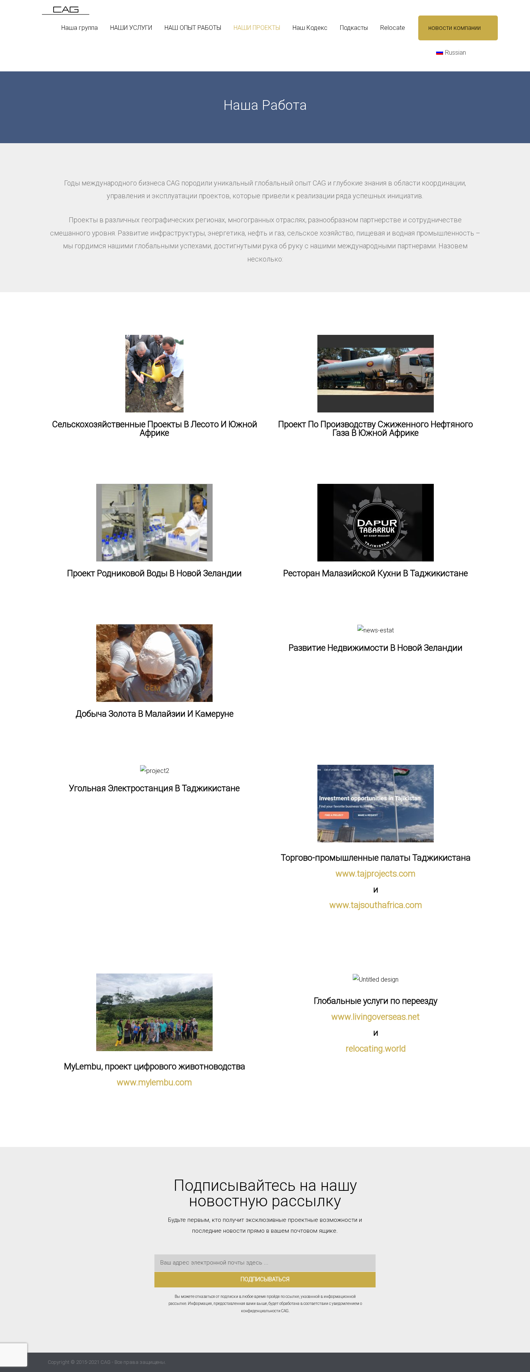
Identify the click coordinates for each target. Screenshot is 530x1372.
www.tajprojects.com (376, 873)
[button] (488, 53)
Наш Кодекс (310, 27)
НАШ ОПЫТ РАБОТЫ (193, 27)
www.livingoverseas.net (375, 1017)
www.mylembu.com (154, 1082)
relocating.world (376, 1048)
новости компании (454, 27)
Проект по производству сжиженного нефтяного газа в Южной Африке (375, 428)
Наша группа (79, 27)
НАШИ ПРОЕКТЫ (257, 27)
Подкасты (354, 27)
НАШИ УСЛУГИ (131, 27)
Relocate (392, 27)
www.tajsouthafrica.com (375, 905)
